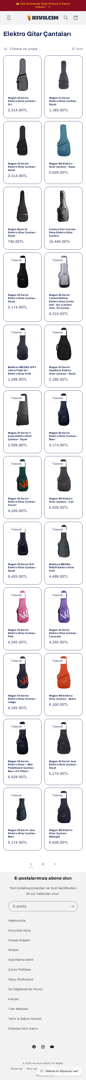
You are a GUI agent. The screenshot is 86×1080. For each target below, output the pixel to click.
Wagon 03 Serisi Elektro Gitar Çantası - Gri (22, 101)
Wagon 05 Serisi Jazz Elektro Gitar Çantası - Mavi (22, 833)
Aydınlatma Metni (21, 959)
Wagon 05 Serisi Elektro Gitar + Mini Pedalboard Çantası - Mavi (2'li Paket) (21, 766)
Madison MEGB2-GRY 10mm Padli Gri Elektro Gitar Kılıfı (22, 370)
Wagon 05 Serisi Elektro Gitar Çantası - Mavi (63, 436)
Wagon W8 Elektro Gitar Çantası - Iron (61, 500)
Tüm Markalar (18, 1009)
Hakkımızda (16, 920)
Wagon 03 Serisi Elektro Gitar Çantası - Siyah (22, 167)
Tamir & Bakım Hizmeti (25, 1018)
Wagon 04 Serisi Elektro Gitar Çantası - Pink (22, 633)
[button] (9, 18)
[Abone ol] (72, 906)
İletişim (13, 950)
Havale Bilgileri (19, 940)
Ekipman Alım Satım (23, 1028)
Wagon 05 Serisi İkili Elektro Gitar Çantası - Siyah (22, 567)
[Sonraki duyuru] (78, 5)
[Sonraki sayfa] (55, 864)
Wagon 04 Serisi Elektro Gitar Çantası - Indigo (22, 699)
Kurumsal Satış (19, 930)
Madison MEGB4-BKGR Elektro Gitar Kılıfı (61, 567)
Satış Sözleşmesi (20, 979)
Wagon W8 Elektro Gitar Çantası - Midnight (61, 833)
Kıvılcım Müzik (42, 1063)
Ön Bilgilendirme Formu (25, 989)
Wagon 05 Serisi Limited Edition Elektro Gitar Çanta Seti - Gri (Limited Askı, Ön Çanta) (61, 301)
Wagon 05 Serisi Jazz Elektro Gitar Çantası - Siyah (63, 764)
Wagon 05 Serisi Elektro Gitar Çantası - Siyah (22, 298)
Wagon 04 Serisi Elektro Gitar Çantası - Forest (22, 502)
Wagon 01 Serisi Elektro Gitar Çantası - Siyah (63, 101)
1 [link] (31, 864)
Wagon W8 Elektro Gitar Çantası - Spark (62, 697)
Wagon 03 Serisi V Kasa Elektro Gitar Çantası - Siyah (20, 436)
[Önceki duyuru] (8, 5)
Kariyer (13, 999)
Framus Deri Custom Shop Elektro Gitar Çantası (62, 232)
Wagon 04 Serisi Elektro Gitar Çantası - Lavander (63, 633)
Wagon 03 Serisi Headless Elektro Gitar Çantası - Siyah (62, 370)
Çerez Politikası (19, 969)
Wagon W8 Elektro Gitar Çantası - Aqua (62, 165)
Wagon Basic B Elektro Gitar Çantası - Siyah (22, 232)
